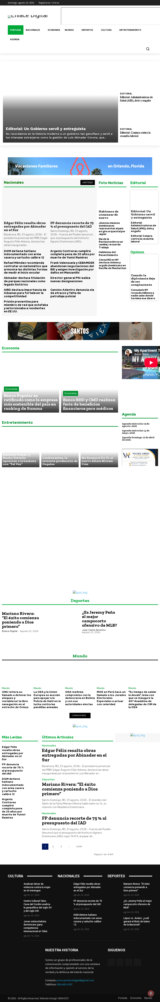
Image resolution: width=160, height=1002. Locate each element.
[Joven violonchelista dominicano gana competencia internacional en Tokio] (14, 924)
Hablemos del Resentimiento (108, 254)
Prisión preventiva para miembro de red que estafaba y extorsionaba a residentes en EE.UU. (26, 306)
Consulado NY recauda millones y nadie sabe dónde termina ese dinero (143, 294)
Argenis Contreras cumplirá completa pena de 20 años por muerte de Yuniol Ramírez (72, 254)
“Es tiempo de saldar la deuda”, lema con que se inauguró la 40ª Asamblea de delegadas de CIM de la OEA (142, 699)
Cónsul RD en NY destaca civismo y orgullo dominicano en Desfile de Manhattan (112, 264)
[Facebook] (134, 3)
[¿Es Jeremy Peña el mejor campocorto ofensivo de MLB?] (139, 627)
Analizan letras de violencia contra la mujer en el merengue (37, 887)
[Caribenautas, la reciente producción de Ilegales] (60, 448)
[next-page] (89, 847)
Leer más (11, 639)
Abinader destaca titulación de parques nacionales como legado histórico (24, 281)
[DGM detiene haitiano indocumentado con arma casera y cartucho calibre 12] (32, 781)
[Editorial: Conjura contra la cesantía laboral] (138, 115)
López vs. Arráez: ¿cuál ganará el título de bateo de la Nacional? (137, 921)
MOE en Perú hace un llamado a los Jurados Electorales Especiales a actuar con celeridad (111, 698)
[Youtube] (150, 3)
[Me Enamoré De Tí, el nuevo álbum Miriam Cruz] (99, 448)
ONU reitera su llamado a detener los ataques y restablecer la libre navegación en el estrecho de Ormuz (16, 699)
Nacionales (49, 745)
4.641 (79, 846)
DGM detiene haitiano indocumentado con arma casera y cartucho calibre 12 (24, 254)
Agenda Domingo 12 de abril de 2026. (138, 438)
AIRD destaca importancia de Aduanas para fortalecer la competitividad (25, 293)
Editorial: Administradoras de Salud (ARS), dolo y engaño (136, 98)
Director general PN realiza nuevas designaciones (70, 279)
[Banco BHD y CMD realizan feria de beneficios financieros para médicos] (89, 384)
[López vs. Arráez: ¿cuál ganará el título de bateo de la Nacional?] (114, 921)
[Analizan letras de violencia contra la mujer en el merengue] (14, 887)
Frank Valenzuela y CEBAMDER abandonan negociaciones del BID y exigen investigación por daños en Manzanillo (72, 267)
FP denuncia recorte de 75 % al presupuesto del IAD (72, 225)
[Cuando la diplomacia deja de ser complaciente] (144, 263)
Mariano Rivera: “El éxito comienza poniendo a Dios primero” (20, 620)
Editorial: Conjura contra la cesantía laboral (135, 134)
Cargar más (79, 715)
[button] (147, 48)
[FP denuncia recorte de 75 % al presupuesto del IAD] (72, 204)
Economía (11, 389)
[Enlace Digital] (34, 16)
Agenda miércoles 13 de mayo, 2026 (135, 431)
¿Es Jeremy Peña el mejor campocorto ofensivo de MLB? (99, 619)
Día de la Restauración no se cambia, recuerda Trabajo (111, 243)
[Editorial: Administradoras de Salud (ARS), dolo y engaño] (138, 80)
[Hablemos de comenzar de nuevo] (112, 199)
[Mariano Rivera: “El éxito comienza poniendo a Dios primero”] (59, 627)
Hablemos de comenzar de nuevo (108, 215)
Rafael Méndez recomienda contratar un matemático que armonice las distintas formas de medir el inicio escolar (25, 267)
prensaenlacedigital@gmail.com (75, 980)
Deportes (48, 779)
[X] (144, 3)
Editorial (126, 93)
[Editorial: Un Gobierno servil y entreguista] (60, 103)
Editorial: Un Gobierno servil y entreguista (46, 128)
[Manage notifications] (151, 993)
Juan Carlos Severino (94, 630)
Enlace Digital (9, 631)
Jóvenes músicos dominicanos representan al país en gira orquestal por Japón (112, 228)
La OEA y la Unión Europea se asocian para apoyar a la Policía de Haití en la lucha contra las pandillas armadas (47, 699)
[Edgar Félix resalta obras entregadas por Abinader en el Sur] (26, 204)
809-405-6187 (64, 984)
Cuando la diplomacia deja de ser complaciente (143, 279)
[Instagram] (139, 3)
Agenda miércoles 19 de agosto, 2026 (135, 424)
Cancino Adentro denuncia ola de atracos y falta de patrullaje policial (72, 293)
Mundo (6, 688)
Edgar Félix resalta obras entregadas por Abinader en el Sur (25, 226)
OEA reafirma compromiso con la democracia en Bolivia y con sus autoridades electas (80, 698)
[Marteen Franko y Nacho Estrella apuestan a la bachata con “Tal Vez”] (20, 448)
